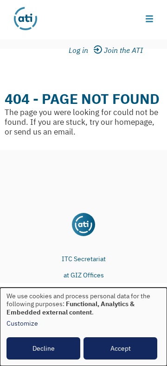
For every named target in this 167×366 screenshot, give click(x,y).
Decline (43, 348)
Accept (120, 348)
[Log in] (84, 50)
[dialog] (83, 327)
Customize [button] (22, 323)
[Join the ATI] (125, 50)
